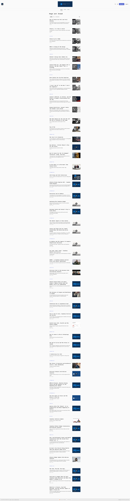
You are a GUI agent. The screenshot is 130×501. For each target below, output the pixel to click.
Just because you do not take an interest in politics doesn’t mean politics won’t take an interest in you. (60, 129)
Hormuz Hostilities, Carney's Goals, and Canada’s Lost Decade (59, 108)
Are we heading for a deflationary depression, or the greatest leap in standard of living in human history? (60, 139)
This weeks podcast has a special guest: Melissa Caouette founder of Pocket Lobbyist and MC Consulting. (59, 461)
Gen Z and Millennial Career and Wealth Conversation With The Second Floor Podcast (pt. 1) (60, 439)
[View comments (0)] (57, 26)
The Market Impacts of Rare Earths (59, 220)
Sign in (127, 4)
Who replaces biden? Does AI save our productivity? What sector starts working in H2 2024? (60, 411)
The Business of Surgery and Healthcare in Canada (60, 293)
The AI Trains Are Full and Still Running (58, 20)
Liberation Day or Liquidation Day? (59, 303)
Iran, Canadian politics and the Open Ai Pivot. (57, 121)
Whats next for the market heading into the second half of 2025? (60, 286)
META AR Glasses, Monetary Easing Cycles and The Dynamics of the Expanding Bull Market (58, 384)
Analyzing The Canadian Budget (58, 201)
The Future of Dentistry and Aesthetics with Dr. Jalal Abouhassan (60, 364)
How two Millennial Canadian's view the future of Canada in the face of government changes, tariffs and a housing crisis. (60, 306)
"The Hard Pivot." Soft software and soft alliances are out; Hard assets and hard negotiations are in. (60, 156)
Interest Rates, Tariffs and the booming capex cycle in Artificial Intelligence (59, 274)
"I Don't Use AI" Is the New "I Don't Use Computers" (60, 86)
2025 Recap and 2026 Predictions (58, 175)
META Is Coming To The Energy (57, 46)
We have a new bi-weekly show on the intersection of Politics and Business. (60, 254)
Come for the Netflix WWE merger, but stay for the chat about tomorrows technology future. (60, 492)
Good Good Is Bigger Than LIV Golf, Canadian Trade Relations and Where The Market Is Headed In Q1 (60, 478)
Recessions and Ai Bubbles (57, 193)
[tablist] (55, 17)
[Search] (115, 4)
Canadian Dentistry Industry (54, 366)
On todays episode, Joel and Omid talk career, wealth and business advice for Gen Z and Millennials (60, 442)
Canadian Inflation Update (57, 419)
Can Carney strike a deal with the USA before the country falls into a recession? (60, 41)
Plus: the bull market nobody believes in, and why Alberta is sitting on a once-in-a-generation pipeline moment (60, 89)
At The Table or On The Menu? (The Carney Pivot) (59, 165)
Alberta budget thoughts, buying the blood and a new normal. (59, 326)
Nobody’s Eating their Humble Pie (58, 57)
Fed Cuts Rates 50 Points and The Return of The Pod (58, 396)
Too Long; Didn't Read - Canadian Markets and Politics (58, 251)
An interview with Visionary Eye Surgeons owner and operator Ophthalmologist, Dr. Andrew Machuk (59, 296)
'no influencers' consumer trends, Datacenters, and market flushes (60, 31)
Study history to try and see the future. (56, 337)
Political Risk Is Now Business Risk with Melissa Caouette (59, 271)
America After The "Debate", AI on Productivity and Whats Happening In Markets (59, 407)
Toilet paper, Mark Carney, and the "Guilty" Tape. (58, 167)
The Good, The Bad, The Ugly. (57, 468)
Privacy (10, 499)
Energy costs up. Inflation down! (55, 420)
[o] (76, 22)
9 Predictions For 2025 (56, 354)
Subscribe (122, 4)
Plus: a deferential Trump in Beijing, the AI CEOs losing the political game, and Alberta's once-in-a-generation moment (60, 80)
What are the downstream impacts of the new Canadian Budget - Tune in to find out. (59, 203)
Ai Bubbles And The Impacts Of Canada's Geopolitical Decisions (60, 242)
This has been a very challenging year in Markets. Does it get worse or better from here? (60, 317)
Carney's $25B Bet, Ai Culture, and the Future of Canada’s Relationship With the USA (60, 98)
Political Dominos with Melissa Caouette (58, 372)
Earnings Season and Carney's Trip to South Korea (60, 210)
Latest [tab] (51, 16)
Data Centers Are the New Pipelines (59, 77)
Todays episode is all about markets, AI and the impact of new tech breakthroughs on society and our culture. (60, 471)
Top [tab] (53, 16)
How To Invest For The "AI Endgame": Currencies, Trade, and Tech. (59, 154)
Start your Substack (63, 499)
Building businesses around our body (56, 147)
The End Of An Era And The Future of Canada (59, 343)
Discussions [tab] (57, 16)
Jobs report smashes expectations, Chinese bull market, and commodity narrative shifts (60, 388)
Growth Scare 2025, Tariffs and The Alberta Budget (59, 324)
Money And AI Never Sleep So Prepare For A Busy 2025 (59, 355)
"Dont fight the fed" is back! (54, 398)
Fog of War (52, 127)
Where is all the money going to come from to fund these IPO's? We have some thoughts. (60, 69)
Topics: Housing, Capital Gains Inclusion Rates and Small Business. (59, 429)
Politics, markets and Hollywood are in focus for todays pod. (60, 176)
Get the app (69, 499)
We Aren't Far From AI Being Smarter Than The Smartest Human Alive (59, 449)
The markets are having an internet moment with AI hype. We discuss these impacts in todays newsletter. (60, 451)
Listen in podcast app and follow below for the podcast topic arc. (60, 481)
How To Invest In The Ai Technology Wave (59, 335)
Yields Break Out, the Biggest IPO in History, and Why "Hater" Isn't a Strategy (60, 66)
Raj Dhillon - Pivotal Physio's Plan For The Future (59, 146)
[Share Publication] (117, 4)
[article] (65, 23)
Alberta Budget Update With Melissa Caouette (59, 458)
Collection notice (16, 499)
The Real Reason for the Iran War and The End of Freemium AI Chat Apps (60, 119)
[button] (61, 9)
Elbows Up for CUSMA (55, 39)
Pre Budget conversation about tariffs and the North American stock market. (59, 213)
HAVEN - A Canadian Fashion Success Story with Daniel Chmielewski (59, 260)
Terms (13, 499)
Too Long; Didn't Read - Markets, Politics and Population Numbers (59, 245)
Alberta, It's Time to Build (57, 28)
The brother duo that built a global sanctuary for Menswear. (60, 262)
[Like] (50, 26)
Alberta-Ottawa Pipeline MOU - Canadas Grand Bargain (60, 183)
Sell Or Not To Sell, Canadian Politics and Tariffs (60, 314)
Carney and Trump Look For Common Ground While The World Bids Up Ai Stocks (59, 230)
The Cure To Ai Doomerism (56, 137)
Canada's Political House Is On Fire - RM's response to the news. (60, 375)
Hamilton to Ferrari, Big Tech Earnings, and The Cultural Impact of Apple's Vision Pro (60, 488)
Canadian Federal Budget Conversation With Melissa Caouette (60, 427)
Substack (119, 499)
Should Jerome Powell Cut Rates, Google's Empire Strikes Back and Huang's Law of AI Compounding (58, 283)
